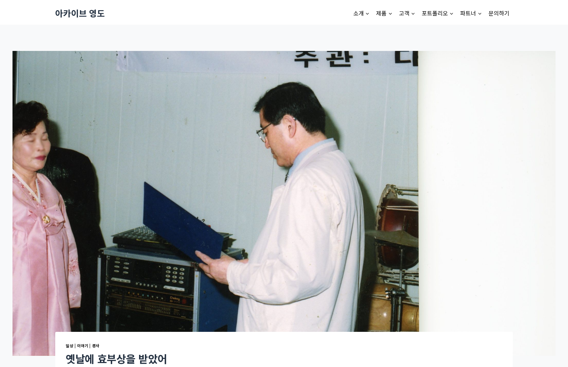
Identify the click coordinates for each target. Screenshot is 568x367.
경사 (96, 345)
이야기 (82, 345)
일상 (69, 345)
